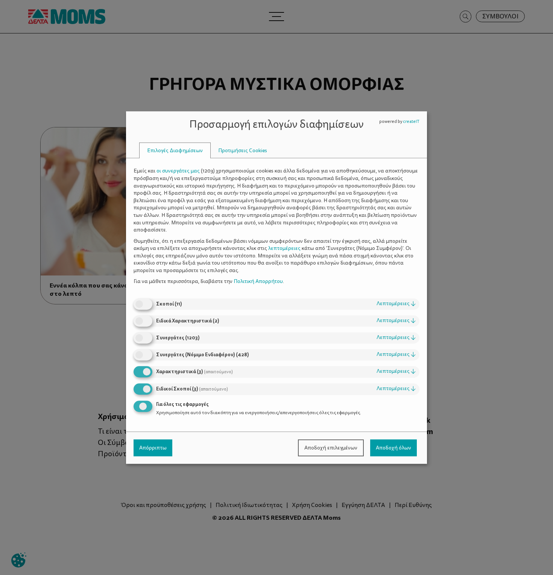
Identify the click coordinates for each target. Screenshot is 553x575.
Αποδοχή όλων (393, 447)
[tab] (175, 150)
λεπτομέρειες (396, 303)
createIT (411, 121)
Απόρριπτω (153, 447)
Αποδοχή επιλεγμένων (330, 447)
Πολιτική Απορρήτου (258, 281)
